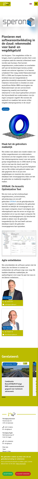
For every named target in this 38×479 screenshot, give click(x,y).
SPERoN (13, 201)
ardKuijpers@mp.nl (10, 304)
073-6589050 (9, 441)
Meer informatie (21, 463)
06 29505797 (9, 301)
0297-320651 (9, 427)
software (5, 109)
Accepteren (8, 474)
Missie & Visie (6, 451)
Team (4, 449)
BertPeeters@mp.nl (11, 334)
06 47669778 (9, 331)
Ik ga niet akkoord (23, 474)
